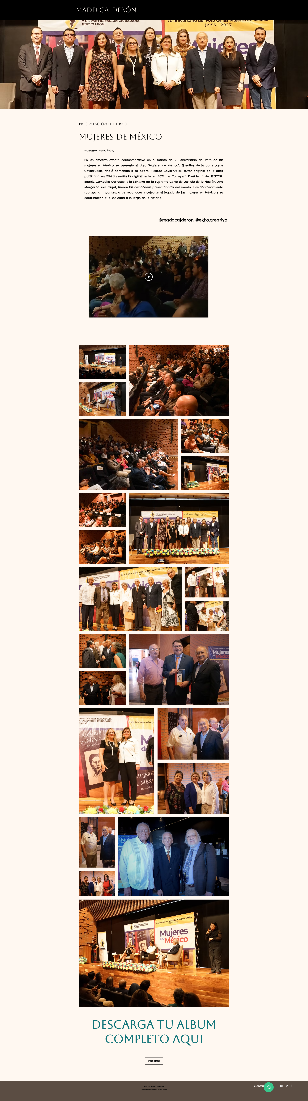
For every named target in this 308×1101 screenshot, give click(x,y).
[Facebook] (291, 1086)
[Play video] (149, 277)
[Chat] (269, 1087)
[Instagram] (281, 1086)
